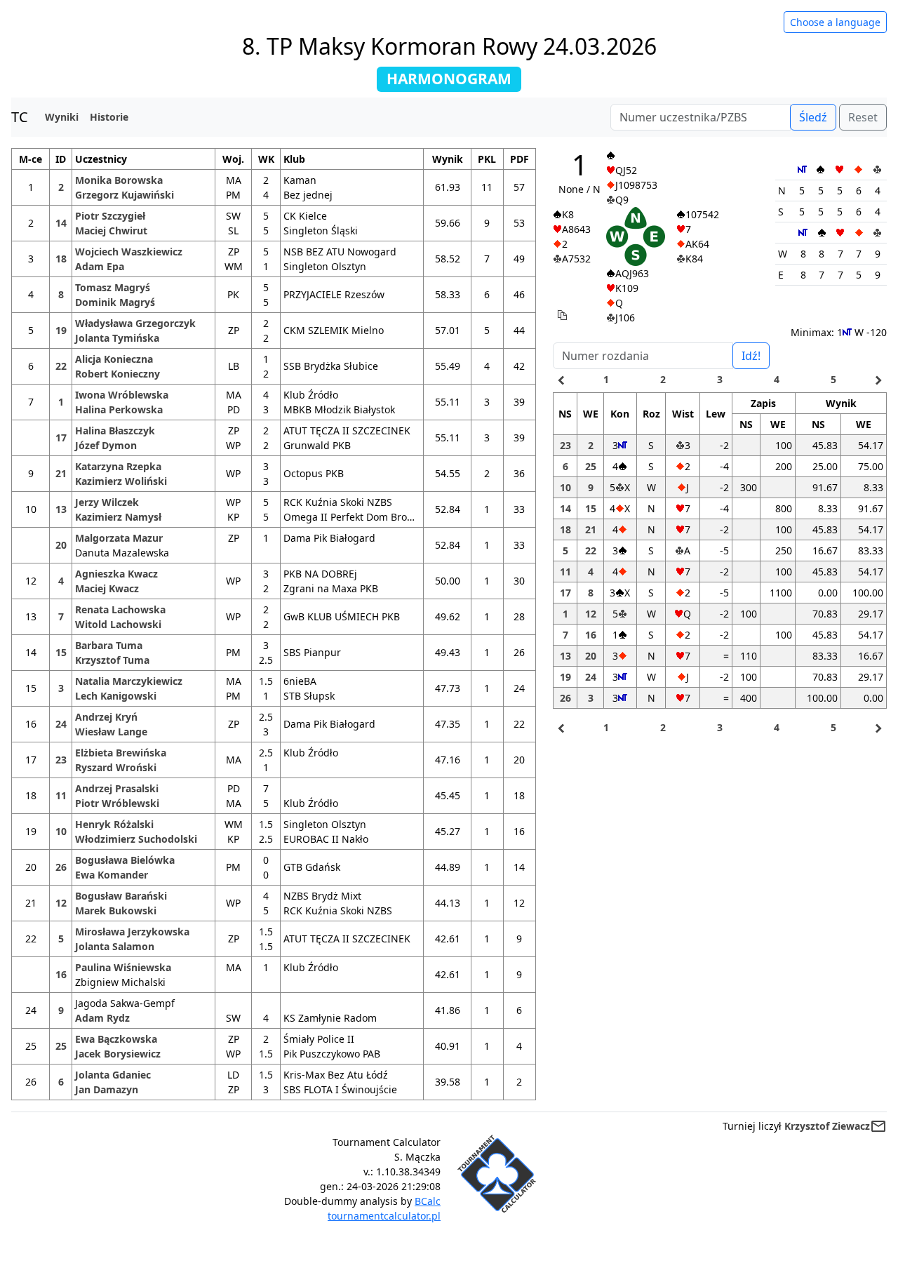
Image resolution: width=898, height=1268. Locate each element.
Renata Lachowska (120, 609)
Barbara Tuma (108, 645)
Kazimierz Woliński (121, 481)
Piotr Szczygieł (110, 215)
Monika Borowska (119, 180)
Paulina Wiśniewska (123, 967)
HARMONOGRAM (449, 78)
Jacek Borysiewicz (118, 1053)
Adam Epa (99, 266)
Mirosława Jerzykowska (132, 931)
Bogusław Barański (121, 895)
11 (61, 795)
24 (61, 723)
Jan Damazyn (106, 1089)
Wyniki (62, 117)
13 (61, 509)
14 (61, 222)
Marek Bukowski (115, 910)
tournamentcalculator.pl (384, 1215)
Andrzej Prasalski (117, 788)
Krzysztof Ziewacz (827, 1126)
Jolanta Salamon (114, 946)
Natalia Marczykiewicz (128, 681)
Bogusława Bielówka (125, 860)
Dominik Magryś (115, 302)
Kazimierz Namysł (118, 516)
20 (61, 545)
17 (61, 437)
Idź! (751, 355)
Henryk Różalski (114, 824)
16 (61, 974)
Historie (109, 117)
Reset (863, 117)
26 (61, 867)
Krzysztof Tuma (112, 660)
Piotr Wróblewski (117, 803)
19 (61, 330)
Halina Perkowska (119, 409)
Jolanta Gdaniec (113, 1074)
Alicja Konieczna (114, 359)
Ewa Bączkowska (116, 1039)
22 (61, 366)
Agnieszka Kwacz (116, 573)
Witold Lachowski (118, 624)
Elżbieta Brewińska (120, 752)
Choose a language (835, 22)
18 (61, 258)
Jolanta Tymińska (117, 338)
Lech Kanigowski (115, 695)
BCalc (428, 1201)
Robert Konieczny (117, 373)
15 (61, 652)
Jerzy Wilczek (107, 502)
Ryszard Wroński (115, 767)
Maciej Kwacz (107, 588)
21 (61, 473)
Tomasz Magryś (112, 287)
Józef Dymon (106, 445)
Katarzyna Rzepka (118, 466)
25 (61, 1046)
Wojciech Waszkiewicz (128, 251)
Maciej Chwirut (111, 230)
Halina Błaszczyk (115, 430)
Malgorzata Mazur (119, 538)
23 (61, 759)
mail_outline (878, 1126)
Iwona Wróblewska (121, 394)
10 (61, 831)
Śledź (813, 117)
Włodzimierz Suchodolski (136, 839)
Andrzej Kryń (106, 716)
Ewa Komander (111, 874)
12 (61, 902)
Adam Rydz (102, 1018)
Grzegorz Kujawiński (124, 194)
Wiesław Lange (111, 731)
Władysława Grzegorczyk (135, 323)
